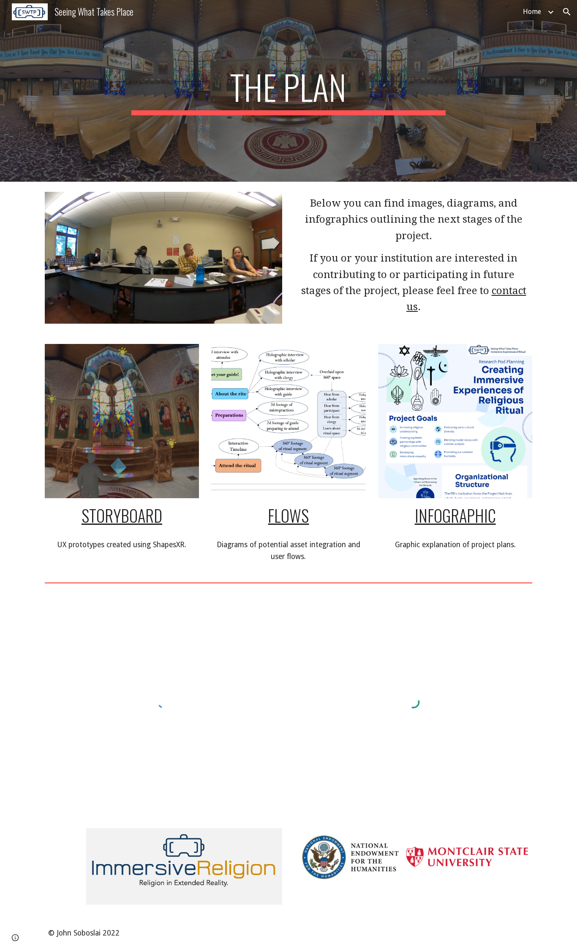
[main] (288, 91)
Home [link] (532, 12)
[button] (567, 12)
